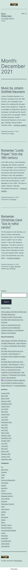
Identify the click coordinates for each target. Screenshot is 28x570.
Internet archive (6, 493)
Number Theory (6, 525)
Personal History (6, 528)
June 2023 (4, 420)
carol (7, 268)
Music (12, 133)
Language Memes (20, 385)
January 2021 (5, 457)
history (3, 491)
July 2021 (4, 443)
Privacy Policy (14, 568)
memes (3, 512)
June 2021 (4, 446)
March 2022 (5, 433)
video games (5, 543)
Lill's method (5, 499)
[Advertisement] (14, 41)
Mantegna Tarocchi (7, 504)
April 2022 (4, 430)
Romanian (13, 199)
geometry (4, 488)
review (3, 533)
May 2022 (4, 427)
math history (5, 509)
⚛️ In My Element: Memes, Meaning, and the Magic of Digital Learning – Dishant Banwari (13, 382)
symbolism (4, 538)
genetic (3, 485)
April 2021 (4, 449)
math (3, 506)
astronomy (4, 469)
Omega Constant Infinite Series (11, 317)
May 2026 (4, 396)
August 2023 (5, 414)
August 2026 (5, 393)
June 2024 (4, 409)
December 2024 (6, 404)
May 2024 (4, 412)
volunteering (5, 546)
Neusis (3, 520)
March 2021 (5, 451)
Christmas (13, 268)
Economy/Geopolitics (8, 480)
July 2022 (4, 425)
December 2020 (6, 459)
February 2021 (6, 454)
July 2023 (4, 417)
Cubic (3, 475)
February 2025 (6, 401)
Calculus (4, 472)
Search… (4, 291)
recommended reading (8, 530)
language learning (7, 496)
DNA (2, 477)
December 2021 (6, 438)
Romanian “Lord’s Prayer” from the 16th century (12, 154)
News (3, 522)
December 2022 (6, 422)
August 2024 (5, 406)
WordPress (18, 560)
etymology (4, 483)
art (2, 467)
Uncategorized (6, 541)
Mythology (4, 517)
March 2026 (5, 398)
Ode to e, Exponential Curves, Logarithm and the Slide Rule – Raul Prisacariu (12, 372)
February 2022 (6, 435)
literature (4, 501)
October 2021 (5, 441)
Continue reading (19, 125)
